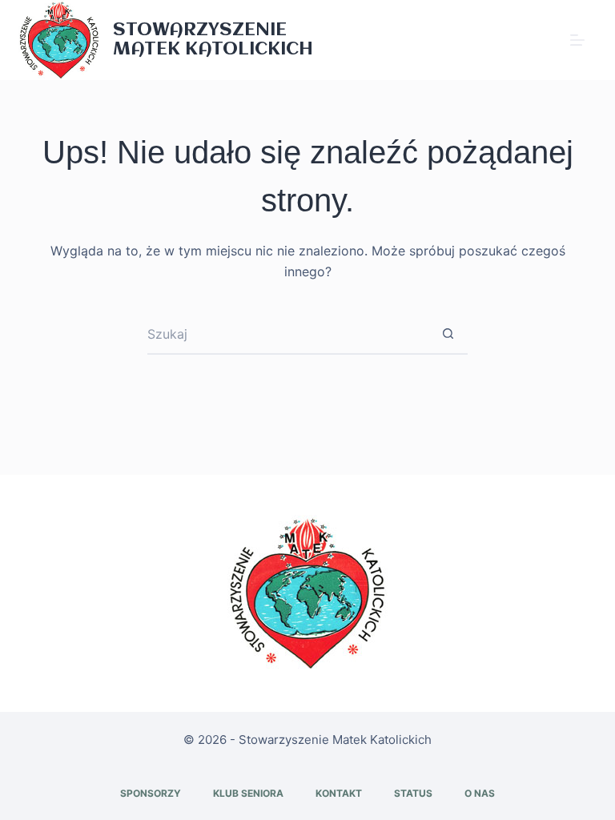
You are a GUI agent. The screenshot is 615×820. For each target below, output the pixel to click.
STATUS (413, 793)
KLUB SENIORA (248, 793)
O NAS (479, 793)
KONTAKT (339, 793)
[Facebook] (511, 40)
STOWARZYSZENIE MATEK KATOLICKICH (213, 40)
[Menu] (577, 40)
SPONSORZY (150, 793)
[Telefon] (536, 40)
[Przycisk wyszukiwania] (448, 335)
